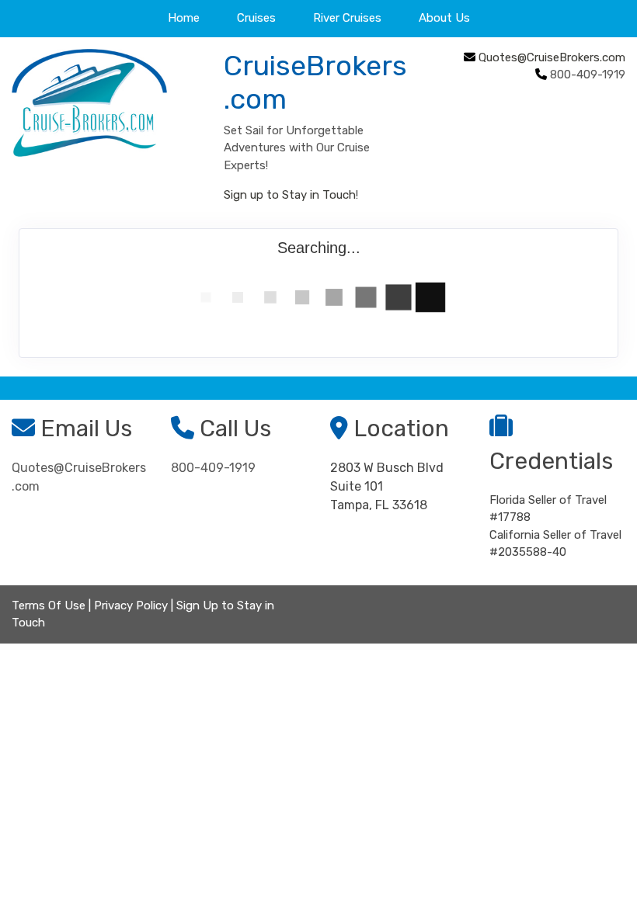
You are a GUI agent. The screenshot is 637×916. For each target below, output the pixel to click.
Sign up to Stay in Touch (290, 195)
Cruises (256, 18)
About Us (444, 18)
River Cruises (347, 18)
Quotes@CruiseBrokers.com (552, 57)
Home (184, 18)
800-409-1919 (213, 467)
